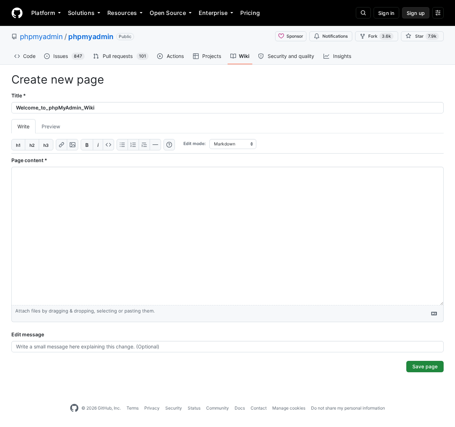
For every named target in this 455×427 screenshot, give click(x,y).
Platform (43, 12)
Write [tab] (23, 126)
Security (173, 408)
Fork (379, 36)
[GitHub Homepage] (74, 408)
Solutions (81, 12)
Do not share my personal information (348, 408)
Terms (133, 408)
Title (18, 95)
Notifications (335, 36)
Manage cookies (288, 408)
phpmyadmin (41, 36)
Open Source (168, 12)
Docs (240, 408)
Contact (259, 408)
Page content (29, 160)
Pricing (250, 12)
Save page (425, 366)
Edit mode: (194, 143)
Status (194, 408)
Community (217, 408)
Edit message (27, 334)
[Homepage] (17, 12)
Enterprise (213, 12)
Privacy (152, 408)
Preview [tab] (51, 126)
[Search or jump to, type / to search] (363, 12)
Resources (122, 12)
